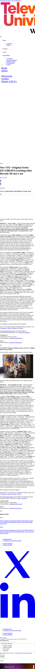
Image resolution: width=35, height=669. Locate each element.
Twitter (20, 332)
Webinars (5, 650)
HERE (5, 324)
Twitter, (9, 328)
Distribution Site (7, 539)
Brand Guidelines (7, 545)
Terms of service (28, 653)
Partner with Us (9, 81)
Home (4, 68)
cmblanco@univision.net (15, 338)
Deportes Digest (7, 647)
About (4, 70)
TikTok (21, 328)
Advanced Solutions (12, 60)
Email (4, 640)
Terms (5, 637)
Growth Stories (10, 63)
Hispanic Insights (11, 61)
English (8, 64)
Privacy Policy (19, 653)
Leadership (9, 43)
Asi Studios (9, 58)
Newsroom (6, 76)
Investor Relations (8, 543)
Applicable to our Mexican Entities (12, 540)
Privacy (1, 637)
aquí (6, 489)
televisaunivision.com (8, 331)
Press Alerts (6, 649)
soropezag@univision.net (15, 342)
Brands (8, 45)
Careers (5, 78)
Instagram (27, 332)
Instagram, (4, 328)
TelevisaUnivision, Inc (13, 639)
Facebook (14, 328)
